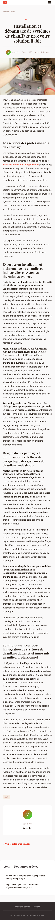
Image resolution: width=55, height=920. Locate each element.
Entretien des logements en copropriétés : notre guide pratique (25, 877)
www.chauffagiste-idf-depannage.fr (21, 164)
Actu (13, 12)
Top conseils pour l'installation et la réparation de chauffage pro (22, 886)
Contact (36, 907)
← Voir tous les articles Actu (16, 844)
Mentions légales (22, 907)
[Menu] (49, 2)
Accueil (6, 12)
